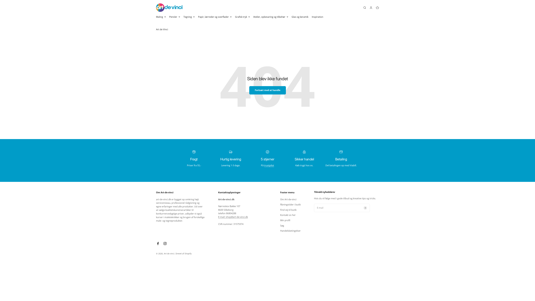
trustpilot (269, 165)
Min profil (285, 220)
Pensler (173, 16)
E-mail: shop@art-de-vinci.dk (233, 217)
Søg (282, 225)
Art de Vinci (162, 29)
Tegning (187, 16)
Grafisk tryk (241, 16)
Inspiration (317, 16)
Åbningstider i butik (290, 204)
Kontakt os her (288, 215)
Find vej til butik (288, 209)
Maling (159, 16)
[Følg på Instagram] (165, 243)
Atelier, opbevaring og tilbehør (269, 16)
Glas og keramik (300, 16)
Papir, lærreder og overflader (213, 16)
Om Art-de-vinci (288, 199)
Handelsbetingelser (290, 230)
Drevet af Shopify (184, 253)
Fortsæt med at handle (267, 90)
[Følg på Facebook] (158, 243)
